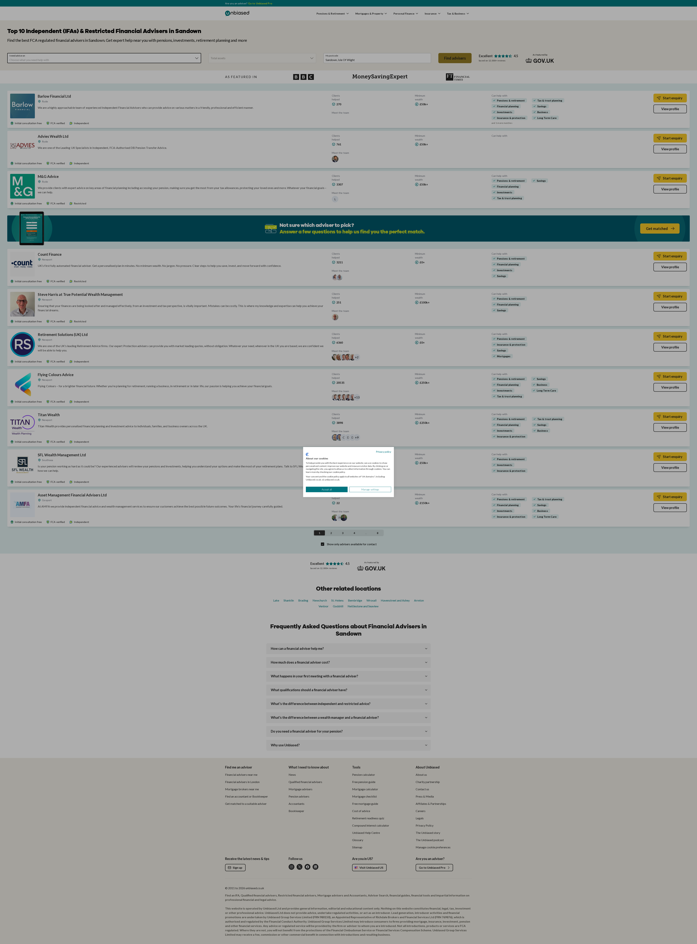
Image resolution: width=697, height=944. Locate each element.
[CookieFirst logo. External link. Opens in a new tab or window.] (307, 454)
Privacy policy (383, 451)
